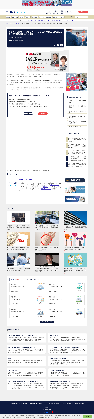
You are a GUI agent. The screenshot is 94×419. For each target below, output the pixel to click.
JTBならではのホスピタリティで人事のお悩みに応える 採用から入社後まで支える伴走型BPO (75, 270)
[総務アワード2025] (75, 183)
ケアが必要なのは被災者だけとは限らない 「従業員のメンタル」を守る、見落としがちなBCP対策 (77, 158)
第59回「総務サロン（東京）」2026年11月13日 (39, 20)
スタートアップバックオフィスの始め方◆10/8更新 (77, 122)
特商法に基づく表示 (67, 403)
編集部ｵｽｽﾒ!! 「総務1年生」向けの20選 (77, 111)
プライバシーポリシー (79, 403)
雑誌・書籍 (17, 287)
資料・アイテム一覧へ (47, 322)
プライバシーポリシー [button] (55, 417)
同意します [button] (88, 416)
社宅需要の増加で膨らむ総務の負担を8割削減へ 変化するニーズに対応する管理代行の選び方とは (75, 227)
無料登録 (83, 12)
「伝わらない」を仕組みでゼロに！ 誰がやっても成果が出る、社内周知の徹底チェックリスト (77, 145)
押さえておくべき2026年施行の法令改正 (77, 106)
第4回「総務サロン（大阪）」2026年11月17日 (63, 20)
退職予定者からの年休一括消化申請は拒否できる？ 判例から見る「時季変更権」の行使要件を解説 (77, 164)
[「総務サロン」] (75, 192)
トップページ (9, 23)
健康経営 (28, 17)
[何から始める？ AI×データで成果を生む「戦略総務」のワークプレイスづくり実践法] (47, 6)
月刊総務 (45, 187)
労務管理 (8, 17)
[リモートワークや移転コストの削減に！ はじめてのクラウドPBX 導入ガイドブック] (76, 90)
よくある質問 (24, 403)
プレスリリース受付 (49, 403)
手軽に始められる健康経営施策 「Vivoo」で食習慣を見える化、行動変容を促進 (75, 248)
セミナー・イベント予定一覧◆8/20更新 (77, 101)
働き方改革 (34, 17)
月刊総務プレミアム (46, 189)
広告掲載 (40, 403)
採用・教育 (15, 17)
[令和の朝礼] (76, 45)
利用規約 (58, 403)
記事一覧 (17, 23)
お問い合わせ (32, 403)
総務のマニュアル (54, 185)
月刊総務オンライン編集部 (25, 179)
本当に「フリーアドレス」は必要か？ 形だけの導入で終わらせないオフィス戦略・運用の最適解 (77, 152)
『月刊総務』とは (14, 403)
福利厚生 (22, 17)
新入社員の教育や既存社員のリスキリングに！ (77, 117)
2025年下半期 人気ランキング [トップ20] (77, 127)
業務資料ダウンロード (58, 17)
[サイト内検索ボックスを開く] (87, 17)
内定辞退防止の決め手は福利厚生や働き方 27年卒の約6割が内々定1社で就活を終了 (77, 139)
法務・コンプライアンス (45, 17)
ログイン (72, 12)
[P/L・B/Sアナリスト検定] (75, 202)
